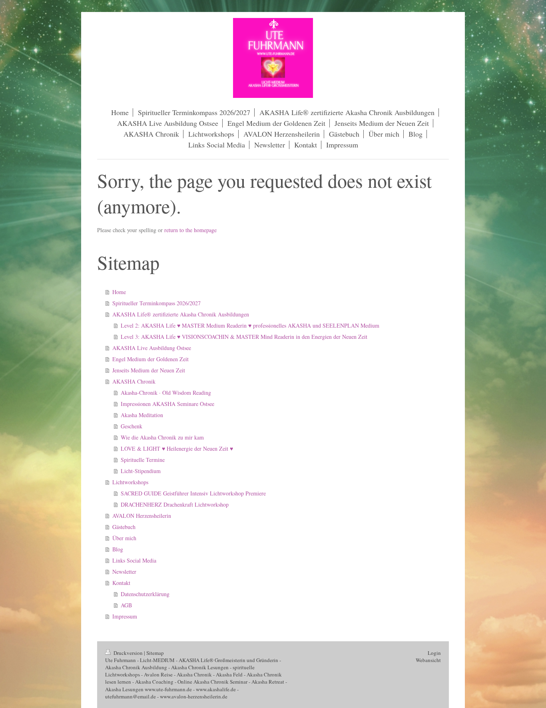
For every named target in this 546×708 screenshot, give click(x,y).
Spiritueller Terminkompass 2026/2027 (156, 303)
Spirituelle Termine (143, 459)
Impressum (124, 616)
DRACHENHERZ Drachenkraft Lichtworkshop (175, 504)
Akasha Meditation (142, 415)
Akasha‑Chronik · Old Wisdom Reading (166, 392)
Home (119, 292)
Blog (117, 549)
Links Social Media (134, 560)
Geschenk (131, 426)
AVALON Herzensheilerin (141, 515)
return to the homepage (190, 230)
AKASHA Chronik (133, 381)
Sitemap (155, 652)
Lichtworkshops (130, 482)
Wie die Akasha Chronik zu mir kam (162, 437)
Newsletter (124, 571)
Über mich (124, 538)
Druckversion (128, 652)
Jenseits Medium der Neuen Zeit (148, 370)
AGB (126, 605)
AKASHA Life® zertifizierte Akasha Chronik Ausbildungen (180, 314)
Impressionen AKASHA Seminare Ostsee (167, 404)
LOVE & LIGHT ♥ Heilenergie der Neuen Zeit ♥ (177, 448)
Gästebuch (124, 527)
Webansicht (428, 660)
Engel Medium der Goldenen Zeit (150, 359)
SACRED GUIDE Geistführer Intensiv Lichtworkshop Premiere (193, 493)
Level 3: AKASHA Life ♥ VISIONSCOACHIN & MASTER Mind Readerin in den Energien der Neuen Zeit (244, 336)
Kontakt (121, 583)
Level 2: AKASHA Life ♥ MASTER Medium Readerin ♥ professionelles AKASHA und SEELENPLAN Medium (250, 325)
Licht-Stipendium (141, 471)
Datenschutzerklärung (145, 594)
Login (434, 652)
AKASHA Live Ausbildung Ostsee (151, 348)
